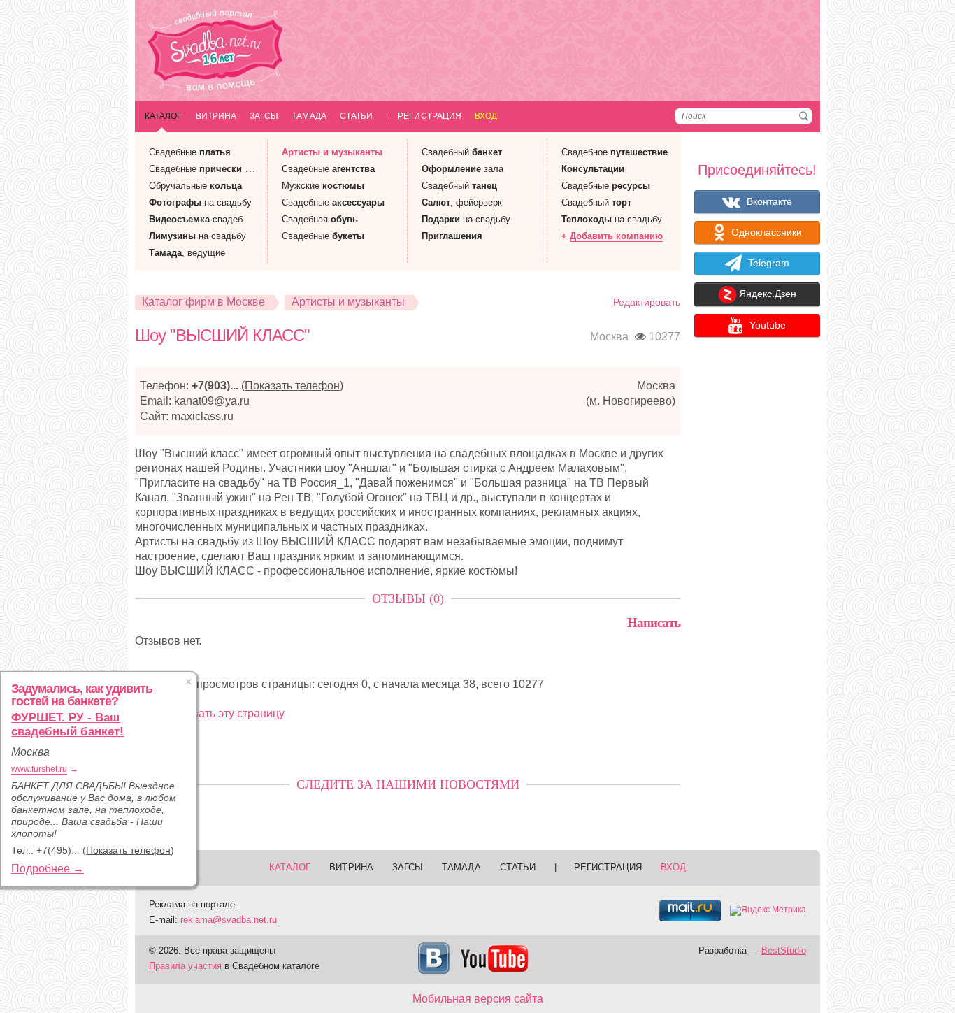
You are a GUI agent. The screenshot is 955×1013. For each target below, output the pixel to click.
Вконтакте (768, 201)
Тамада (309, 116)
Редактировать (646, 302)
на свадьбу (200, 202)
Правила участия (185, 966)
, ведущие (187, 252)
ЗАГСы (264, 116)
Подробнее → (47, 869)
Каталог (163, 116)
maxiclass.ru (202, 416)
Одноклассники (765, 232)
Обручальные (195, 185)
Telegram (767, 262)
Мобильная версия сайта (477, 999)
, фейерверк (462, 202)
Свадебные (190, 152)
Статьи (356, 116)
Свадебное (614, 152)
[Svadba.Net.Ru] (215, 52)
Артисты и (332, 152)
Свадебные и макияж (216, 169)
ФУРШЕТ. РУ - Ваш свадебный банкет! (67, 724)
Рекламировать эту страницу (210, 713)
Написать (653, 622)
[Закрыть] (189, 681)
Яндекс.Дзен (766, 294)
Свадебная (320, 219)
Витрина (216, 116)
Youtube (766, 325)
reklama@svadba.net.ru (228, 919)
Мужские (323, 185)
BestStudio (783, 950)
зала (462, 169)
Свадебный (462, 152)
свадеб (196, 219)
